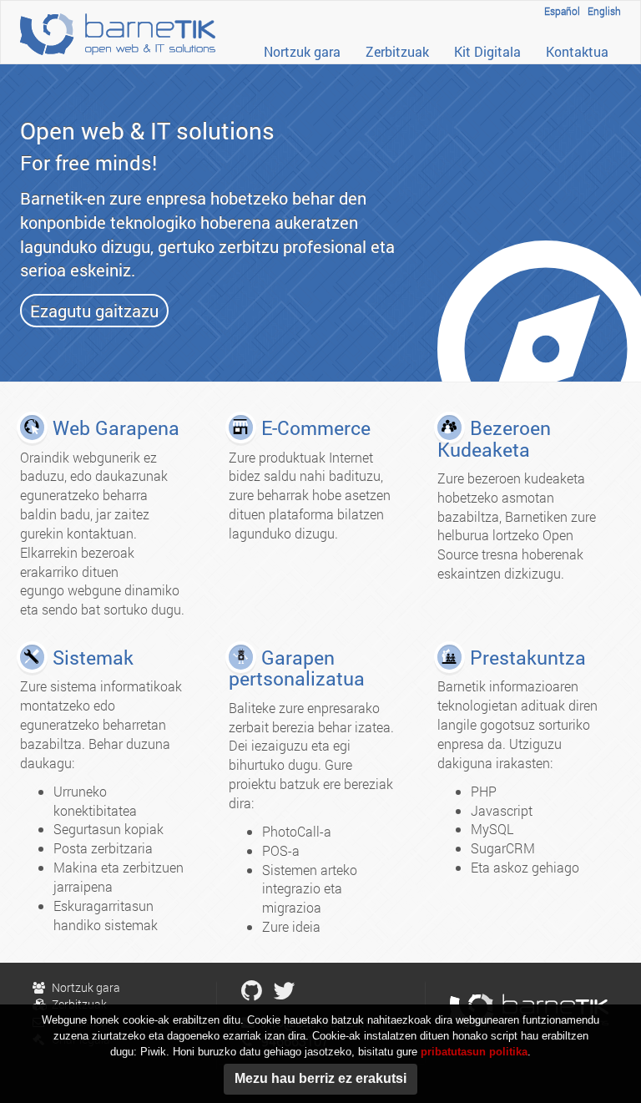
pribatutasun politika (474, 1051)
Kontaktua (577, 51)
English (604, 11)
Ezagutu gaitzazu (94, 310)
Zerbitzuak (397, 51)
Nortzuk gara (302, 51)
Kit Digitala (487, 51)
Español (562, 11)
